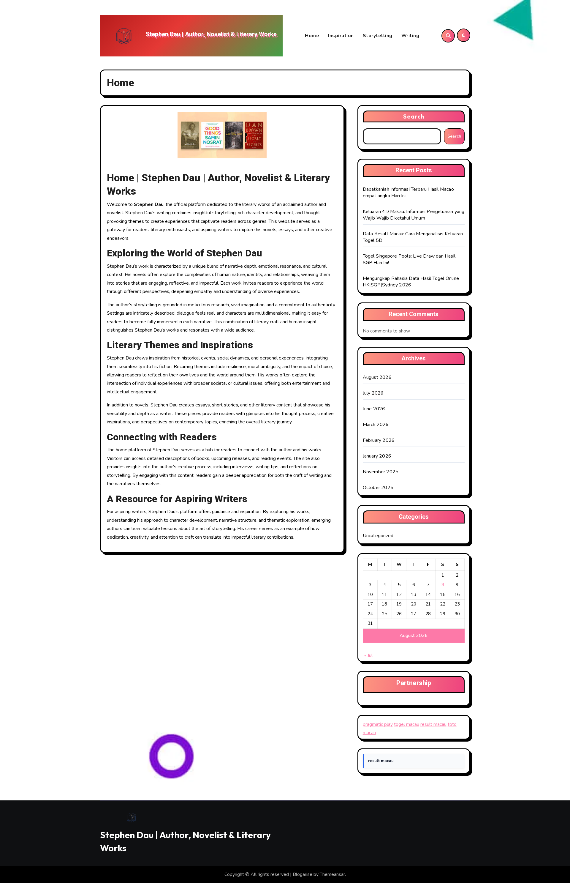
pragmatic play (378, 724)
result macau (433, 724)
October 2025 (378, 487)
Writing (410, 35)
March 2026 (376, 424)
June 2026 (374, 409)
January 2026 (377, 456)
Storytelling (377, 35)
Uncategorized (378, 535)
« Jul (368, 655)
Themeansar (332, 874)
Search (414, 116)
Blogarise (302, 874)
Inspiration (341, 35)
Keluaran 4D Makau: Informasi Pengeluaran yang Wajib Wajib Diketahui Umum (414, 214)
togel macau (406, 724)
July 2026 (373, 393)
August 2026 (377, 377)
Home (312, 35)
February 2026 (379, 440)
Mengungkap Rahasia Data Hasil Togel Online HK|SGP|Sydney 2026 (411, 281)
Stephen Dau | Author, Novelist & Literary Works (211, 34)
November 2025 (381, 472)
